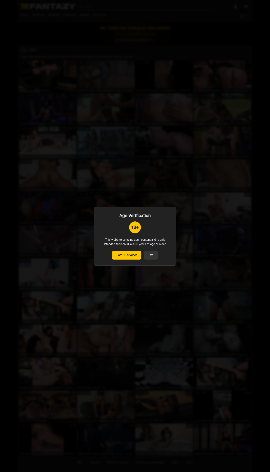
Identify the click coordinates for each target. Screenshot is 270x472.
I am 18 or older (127, 255)
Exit (151, 255)
